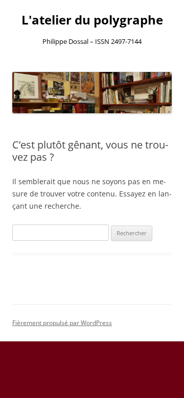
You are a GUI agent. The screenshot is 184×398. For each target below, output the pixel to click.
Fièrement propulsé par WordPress (62, 322)
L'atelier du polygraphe (92, 20)
